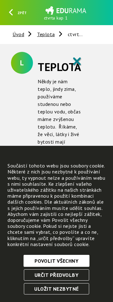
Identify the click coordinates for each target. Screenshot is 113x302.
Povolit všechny (57, 261)
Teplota (46, 34)
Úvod (18, 34)
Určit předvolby (57, 275)
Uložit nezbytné (56, 289)
